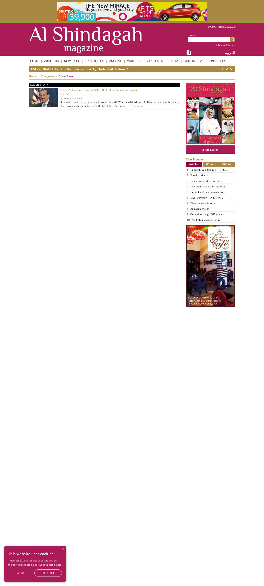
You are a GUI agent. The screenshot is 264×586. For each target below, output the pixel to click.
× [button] (62, 549)
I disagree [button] (48, 572)
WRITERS (133, 61)
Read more (55, 564)
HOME (34, 61)
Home (33, 76)
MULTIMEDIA (193, 61)
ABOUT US (51, 61)
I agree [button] (20, 572)
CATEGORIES (94, 61)
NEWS (175, 61)
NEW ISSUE (72, 61)
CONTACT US (216, 61)
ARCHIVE (115, 61)
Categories (47, 76)
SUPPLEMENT (155, 61)
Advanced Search (225, 45)
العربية (230, 53)
